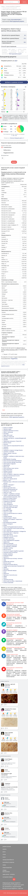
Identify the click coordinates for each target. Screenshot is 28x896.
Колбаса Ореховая (8, 582)
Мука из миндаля (8, 524)
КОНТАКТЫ (12, 874)
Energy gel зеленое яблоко (10, 564)
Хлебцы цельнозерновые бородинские (13, 566)
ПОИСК (4, 857)
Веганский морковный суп (10, 489)
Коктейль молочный (8, 539)
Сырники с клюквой (8, 451)
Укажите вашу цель (6, 145)
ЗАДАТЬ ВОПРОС (6, 874)
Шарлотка (6, 573)
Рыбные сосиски (7, 471)
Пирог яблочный (7, 435)
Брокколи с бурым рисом (10, 478)
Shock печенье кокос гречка (10, 468)
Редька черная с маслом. (10, 453)
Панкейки (6, 433)
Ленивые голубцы (8, 548)
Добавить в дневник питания (14, 82)
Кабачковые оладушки (9, 463)
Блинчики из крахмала (9, 500)
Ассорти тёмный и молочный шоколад (13, 528)
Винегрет (5, 454)
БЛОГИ (4, 851)
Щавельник (6, 542)
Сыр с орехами (7, 530)
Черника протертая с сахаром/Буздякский (14, 438)
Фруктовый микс (7, 469)
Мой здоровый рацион (17, 21)
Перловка (6, 569)
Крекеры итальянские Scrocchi (11, 475)
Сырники (5, 447)
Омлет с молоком (8, 432)
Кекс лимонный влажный (10, 545)
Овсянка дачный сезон (9, 487)
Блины (5, 525)
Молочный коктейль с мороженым (12, 581)
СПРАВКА (4, 870)
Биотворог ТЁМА (7, 510)
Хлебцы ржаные (7, 516)
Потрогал (5, 448)
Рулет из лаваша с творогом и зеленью (13, 474)
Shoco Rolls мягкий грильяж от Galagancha (14, 531)
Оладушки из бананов (9, 501)
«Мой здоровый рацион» (16, 417)
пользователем (15, 19)
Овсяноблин (6, 465)
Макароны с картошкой (9, 490)
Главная (2, 6)
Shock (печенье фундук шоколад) (12, 462)
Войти (24, 2)
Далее (14, 162)
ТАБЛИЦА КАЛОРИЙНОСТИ (8, 859)
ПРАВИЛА (11, 877)
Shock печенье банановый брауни (12, 460)
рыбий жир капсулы (8, 561)
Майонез (5, 515)
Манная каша (7, 486)
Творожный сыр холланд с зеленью (12, 558)
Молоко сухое (7, 563)
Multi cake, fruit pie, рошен (10, 536)
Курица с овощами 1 (8, 484)
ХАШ (4, 560)
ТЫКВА (5, 567)
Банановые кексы (8, 534)
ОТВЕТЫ (4, 865)
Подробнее (14, 358)
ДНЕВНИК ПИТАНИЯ (7, 846)
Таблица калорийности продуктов (13, 6)
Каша (4, 572)
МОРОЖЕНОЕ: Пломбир (9, 459)
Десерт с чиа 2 (7, 480)
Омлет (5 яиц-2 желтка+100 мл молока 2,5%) (12, 9)
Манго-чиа (6, 466)
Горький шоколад (8, 579)
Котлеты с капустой (8, 436)
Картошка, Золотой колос (10, 575)
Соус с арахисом (7, 503)
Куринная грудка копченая (10, 506)
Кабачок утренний (8, 543)
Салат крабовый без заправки (11, 540)
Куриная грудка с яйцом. (10, 518)
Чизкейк (5, 439)
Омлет (5, 578)
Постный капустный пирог (10, 507)
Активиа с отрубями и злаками (11, 494)
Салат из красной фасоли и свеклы (12, 513)
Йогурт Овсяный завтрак (10, 570)
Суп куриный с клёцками (10, 546)
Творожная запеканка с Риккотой (12, 441)
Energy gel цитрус (8, 555)
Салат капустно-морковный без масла (13, 445)
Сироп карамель (7, 472)
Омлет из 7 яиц (7, 492)
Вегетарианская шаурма (9, 522)
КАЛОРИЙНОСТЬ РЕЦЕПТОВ (8, 862)
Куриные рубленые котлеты (10, 430)
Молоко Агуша (7, 442)
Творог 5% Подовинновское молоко (13, 527)
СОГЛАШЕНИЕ (5, 877)
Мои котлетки (7, 549)
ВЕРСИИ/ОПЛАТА (6, 871)
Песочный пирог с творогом (10, 533)
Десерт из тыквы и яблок (10, 498)
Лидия (5, 576)
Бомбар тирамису (8, 554)
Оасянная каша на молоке (10, 552)
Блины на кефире (8, 427)
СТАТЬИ (4, 854)
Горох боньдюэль (8, 504)
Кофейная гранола (8, 537)
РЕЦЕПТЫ (4, 849)
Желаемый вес (5, 155)
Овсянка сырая (7, 429)
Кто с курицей (7, 509)
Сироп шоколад (7, 477)
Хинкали (5, 444)
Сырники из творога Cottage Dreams (13, 450)
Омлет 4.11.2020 (7, 512)
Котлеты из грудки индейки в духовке (13, 551)
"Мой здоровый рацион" (15, 54)
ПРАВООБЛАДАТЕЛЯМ (7, 867)
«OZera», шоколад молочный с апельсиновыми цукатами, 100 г (11, 496)
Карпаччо (6, 557)
